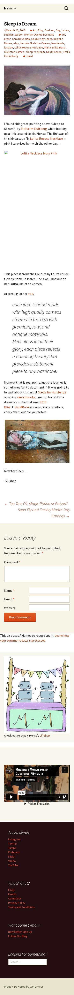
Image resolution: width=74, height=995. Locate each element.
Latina (65, 30)
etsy (16, 43)
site (30, 294)
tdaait (29, 56)
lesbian (8, 47)
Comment (12, 562)
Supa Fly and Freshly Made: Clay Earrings (44, 512)
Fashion (49, 30)
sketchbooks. (26, 397)
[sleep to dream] (37, 90)
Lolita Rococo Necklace (28, 47)
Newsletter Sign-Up (20, 932)
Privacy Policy (16, 903)
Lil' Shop (45, 735)
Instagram (14, 839)
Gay (58, 30)
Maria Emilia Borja (55, 47)
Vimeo (12, 861)
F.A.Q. (11, 890)
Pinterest (14, 852)
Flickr (11, 856)
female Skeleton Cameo (35, 43)
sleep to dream (35, 52)
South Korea (53, 52)
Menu (8, 8)
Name (9, 590)
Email (9, 599)
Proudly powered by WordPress (24, 986)
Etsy (40, 30)
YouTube (13, 865)
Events (12, 894)
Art (35, 30)
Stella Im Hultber (50, 392)
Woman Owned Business (39, 34)
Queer (19, 34)
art (63, 34)
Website (10, 608)
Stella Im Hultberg (34, 129)
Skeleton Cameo (14, 52)
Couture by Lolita (41, 39)
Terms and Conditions (21, 907)
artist (7, 39)
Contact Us (15, 898)
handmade (57, 43)
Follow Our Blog (18, 936)
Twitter (12, 843)
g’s (65, 392)
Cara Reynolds (21, 39)
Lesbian (9, 34)
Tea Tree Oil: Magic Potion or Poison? (36, 503)
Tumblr (12, 848)
